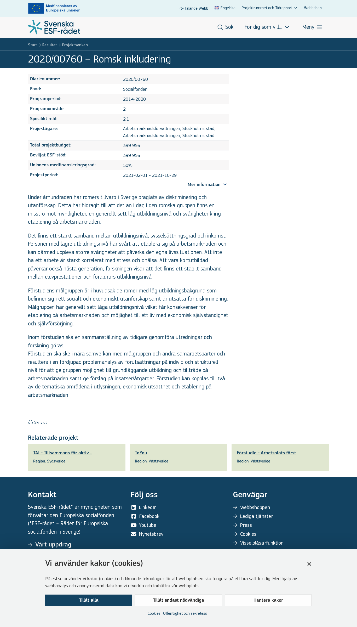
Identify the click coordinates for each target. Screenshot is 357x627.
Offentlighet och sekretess (185, 613)
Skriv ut (40, 422)
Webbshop (313, 7)
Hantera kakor (268, 600)
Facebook (149, 516)
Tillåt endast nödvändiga (178, 600)
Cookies (154, 613)
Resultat (49, 44)
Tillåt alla (89, 600)
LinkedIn (148, 507)
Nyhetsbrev (151, 534)
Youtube (147, 525)
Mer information (205, 185)
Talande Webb (196, 8)
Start (32, 44)
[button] (309, 564)
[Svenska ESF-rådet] (54, 27)
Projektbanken (75, 44)
